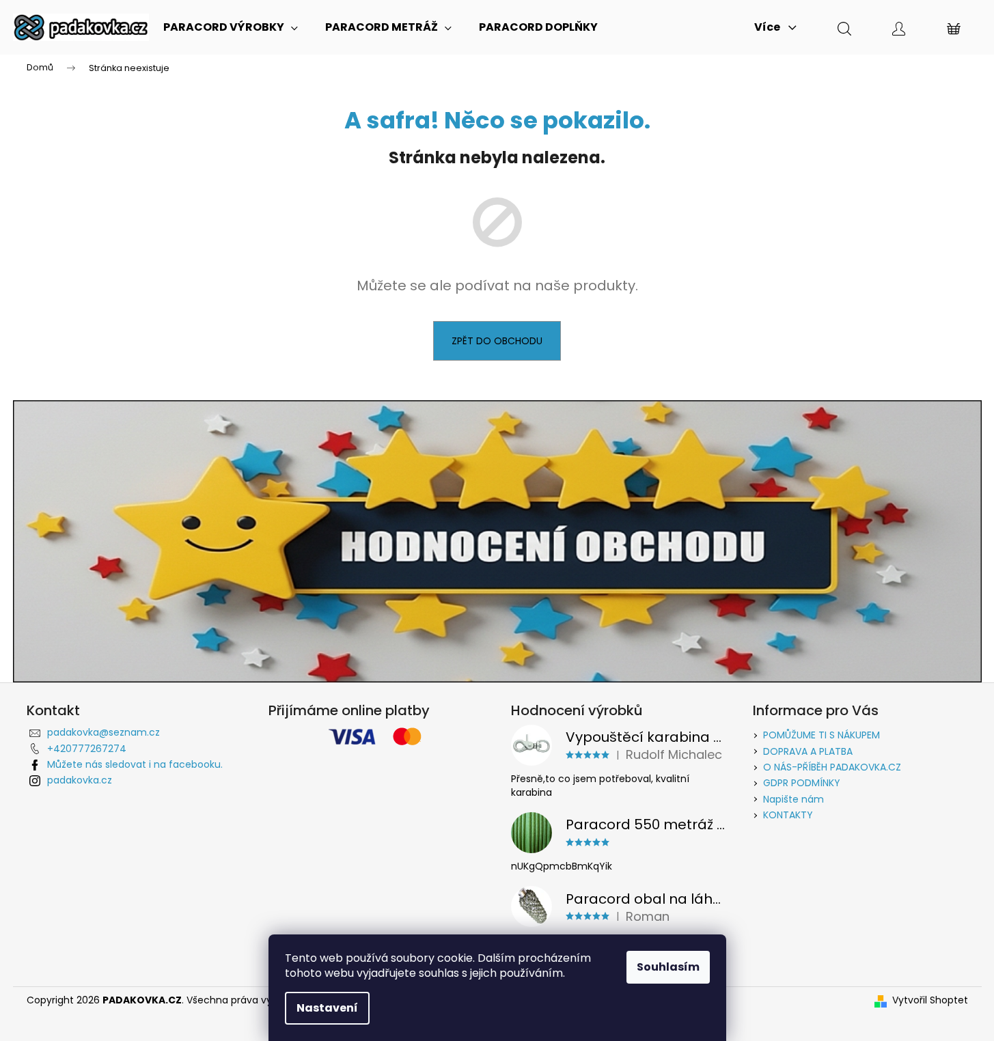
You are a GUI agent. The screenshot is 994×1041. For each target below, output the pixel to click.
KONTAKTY (788, 815)
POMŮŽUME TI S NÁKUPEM (821, 735)
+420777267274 (86, 748)
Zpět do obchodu (497, 341)
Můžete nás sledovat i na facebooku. (135, 764)
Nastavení (327, 1008)
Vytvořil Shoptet (930, 1000)
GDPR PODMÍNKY (801, 783)
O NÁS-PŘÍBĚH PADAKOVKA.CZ (832, 767)
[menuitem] (231, 27)
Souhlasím (668, 967)
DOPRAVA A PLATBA (808, 751)
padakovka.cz (79, 780)
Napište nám (793, 799)
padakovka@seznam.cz (103, 732)
